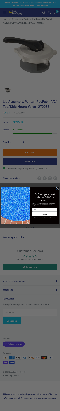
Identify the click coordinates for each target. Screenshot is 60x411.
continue (44, 214)
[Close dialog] (57, 188)
